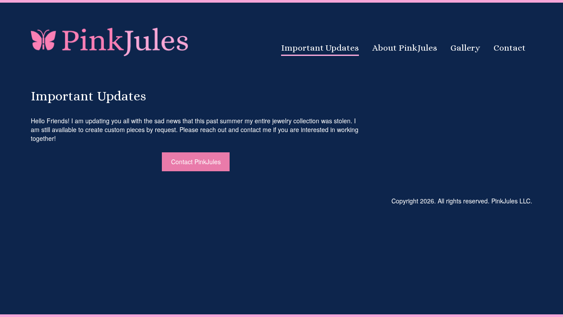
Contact (510, 48)
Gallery (465, 48)
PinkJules (110, 41)
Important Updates (320, 48)
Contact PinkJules (196, 161)
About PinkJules (404, 48)
